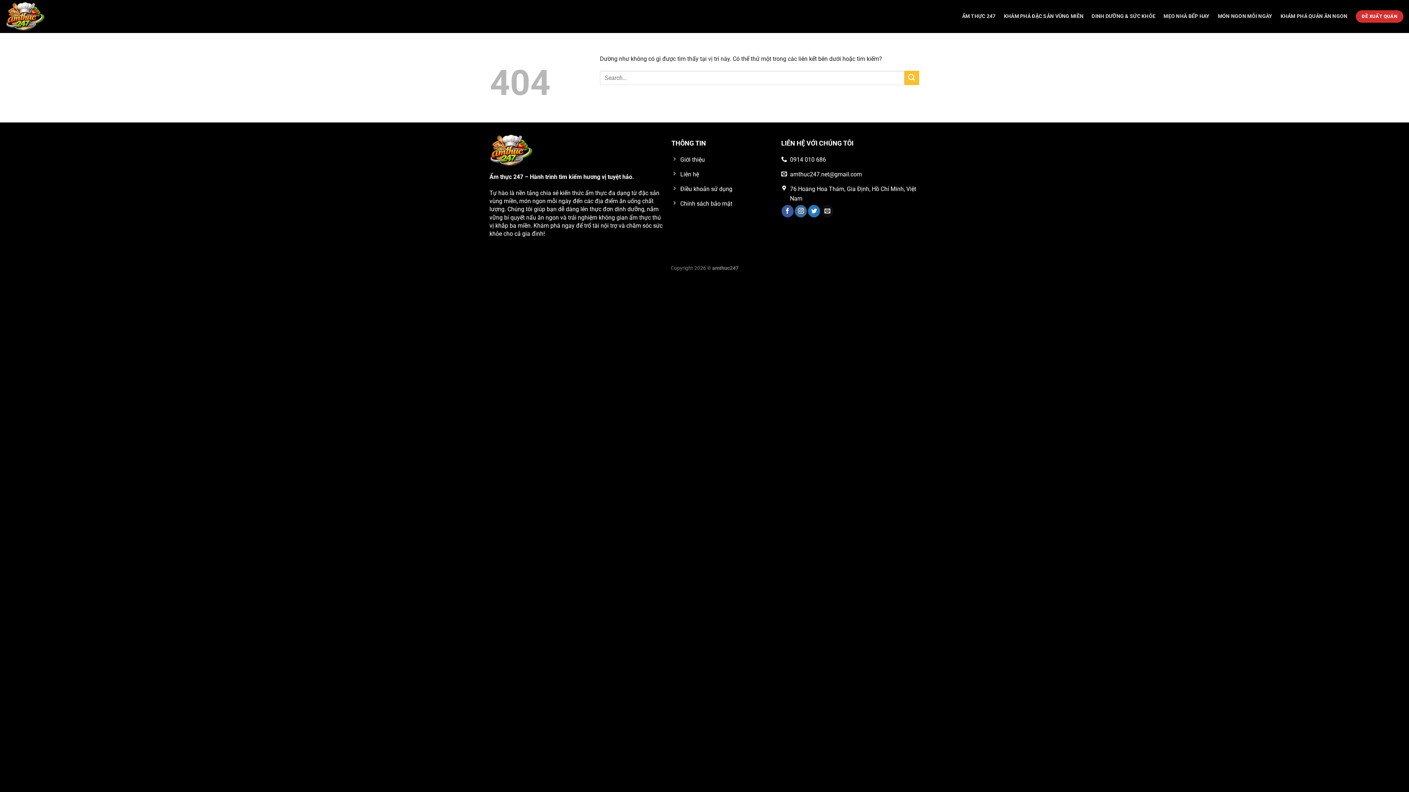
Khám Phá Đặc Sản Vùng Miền (1044, 16)
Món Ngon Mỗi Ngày (1245, 16)
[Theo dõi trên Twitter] (814, 211)
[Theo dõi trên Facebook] (788, 211)
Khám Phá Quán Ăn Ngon (1314, 16)
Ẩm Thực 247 (979, 16)
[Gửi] (911, 78)
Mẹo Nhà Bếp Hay (1186, 16)
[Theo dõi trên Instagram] (801, 211)
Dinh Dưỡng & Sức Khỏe (1123, 16)
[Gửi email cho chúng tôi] (828, 211)
